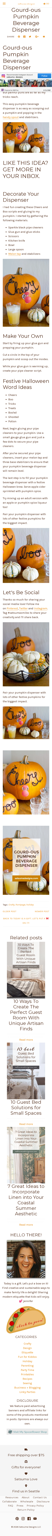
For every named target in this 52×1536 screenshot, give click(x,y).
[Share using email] (44, 37)
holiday (30, 904)
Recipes (27, 1378)
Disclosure (43, 1501)
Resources (11, 1497)
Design (27, 1348)
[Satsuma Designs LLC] (26, 3)
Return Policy (26, 1510)
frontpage (20, 904)
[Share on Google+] (37, 37)
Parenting (27, 1365)
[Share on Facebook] (24, 37)
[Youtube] (35, 1518)
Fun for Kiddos (27, 1356)
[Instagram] (23, 1518)
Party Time (27, 1370)
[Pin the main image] (19, 37)
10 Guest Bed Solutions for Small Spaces (26, 1107)
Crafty (11, 904)
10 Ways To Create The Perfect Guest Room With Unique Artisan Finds (26, 1015)
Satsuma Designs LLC (30, 1527)
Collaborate (9, 1501)
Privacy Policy (35, 1505)
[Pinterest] (17, 1518)
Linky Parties (27, 1392)
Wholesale (26, 1501)
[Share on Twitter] (30, 37)
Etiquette (27, 1352)
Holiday (27, 1361)
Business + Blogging (27, 1387)
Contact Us (40, 1497)
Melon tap (14, 253)
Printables (27, 1374)
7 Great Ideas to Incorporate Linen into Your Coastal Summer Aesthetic (26, 1199)
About (26, 1497)
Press (20, 1505)
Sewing (27, 1383)
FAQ (10, 1505)
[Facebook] (29, 1518)
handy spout (11, 117)
